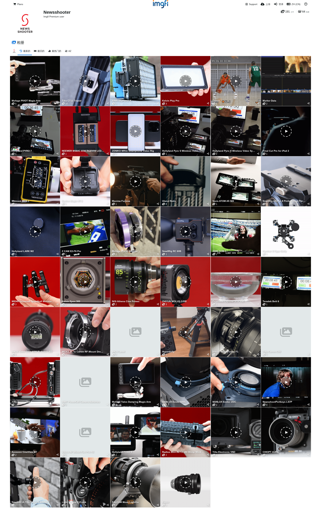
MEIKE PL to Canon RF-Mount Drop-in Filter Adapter (83, 351)
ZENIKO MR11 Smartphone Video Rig (133, 151)
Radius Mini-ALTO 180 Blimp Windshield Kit (183, 452)
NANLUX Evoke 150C (224, 402)
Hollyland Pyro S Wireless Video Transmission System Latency (183, 151)
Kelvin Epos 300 (71, 301)
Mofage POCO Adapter (125, 251)
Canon (216, 100)
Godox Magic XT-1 (72, 201)
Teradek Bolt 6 (271, 301)
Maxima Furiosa (121, 201)
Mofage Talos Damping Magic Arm (131, 402)
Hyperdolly (168, 351)
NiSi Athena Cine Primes (125, 301)
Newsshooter (57, 12)
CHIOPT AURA (271, 452)
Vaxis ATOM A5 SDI (223, 201)
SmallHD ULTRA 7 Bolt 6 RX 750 (29, 502)
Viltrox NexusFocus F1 (225, 351)
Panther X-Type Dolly (275, 251)
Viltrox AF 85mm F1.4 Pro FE (78, 452)
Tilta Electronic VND (223, 452)
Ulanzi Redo (169, 201)
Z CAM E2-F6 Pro (71, 251)
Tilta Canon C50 (272, 351)
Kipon (165, 502)
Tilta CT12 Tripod (71, 100)
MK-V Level (118, 351)
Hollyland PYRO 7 (22, 151)
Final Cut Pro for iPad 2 (276, 151)
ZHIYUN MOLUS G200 (174, 301)
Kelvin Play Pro (170, 100)
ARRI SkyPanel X (121, 100)
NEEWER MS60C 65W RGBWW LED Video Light (83, 151)
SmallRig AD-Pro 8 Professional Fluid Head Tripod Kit (284, 201)
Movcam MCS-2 (20, 201)
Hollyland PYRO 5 (122, 452)
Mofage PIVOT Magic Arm (26, 100)
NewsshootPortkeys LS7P (277, 402)
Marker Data (269, 100)
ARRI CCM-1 (219, 251)
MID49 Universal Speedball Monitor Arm (33, 301)
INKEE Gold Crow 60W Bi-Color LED (32, 351)
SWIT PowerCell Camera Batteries (81, 402)
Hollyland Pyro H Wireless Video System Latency (233, 151)
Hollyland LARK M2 (23, 251)
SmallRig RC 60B (171, 251)
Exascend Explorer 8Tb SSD (228, 301)
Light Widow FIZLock (74, 502)
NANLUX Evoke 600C (174, 402)
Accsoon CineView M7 (24, 452)
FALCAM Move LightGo (125, 502)
